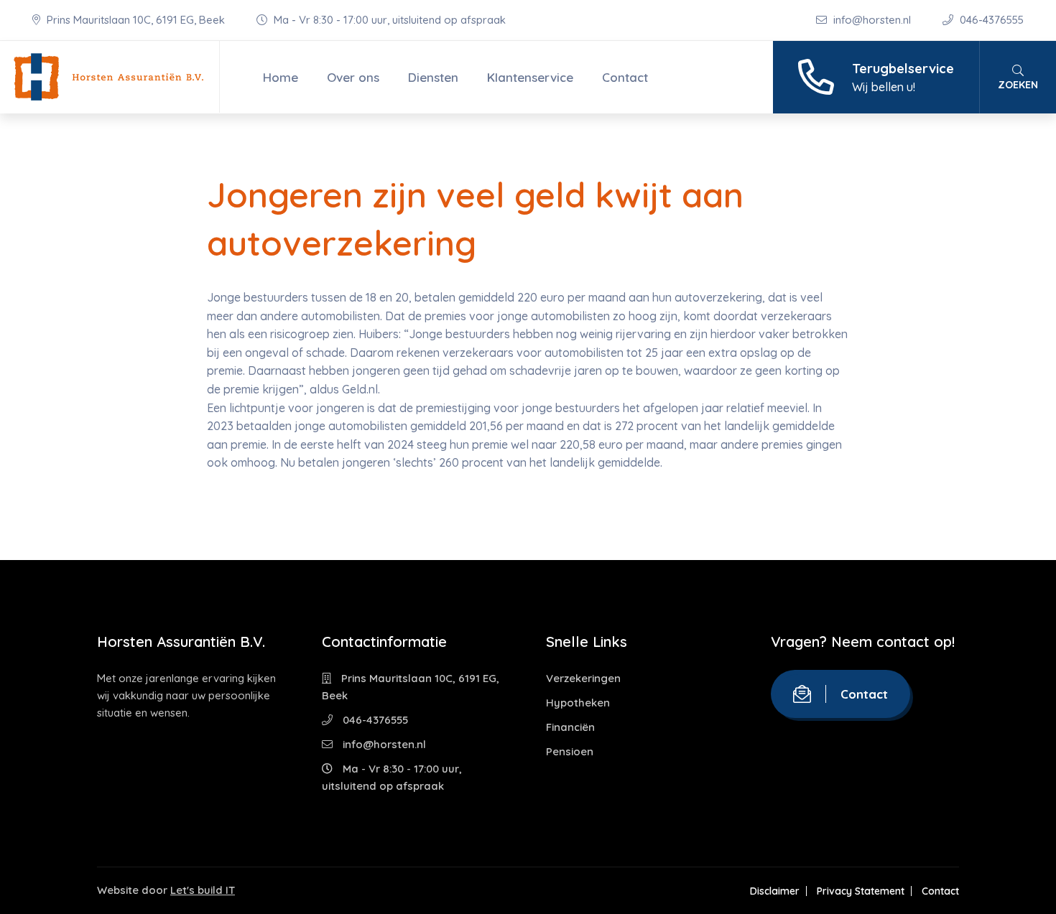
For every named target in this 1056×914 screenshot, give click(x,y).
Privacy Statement (860, 891)
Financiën (570, 727)
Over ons (353, 77)
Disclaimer (775, 891)
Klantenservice (530, 77)
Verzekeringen (583, 678)
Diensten (433, 77)
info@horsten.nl (872, 20)
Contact (625, 77)
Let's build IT (202, 890)
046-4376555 (990, 20)
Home (280, 77)
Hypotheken (578, 702)
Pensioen (569, 751)
